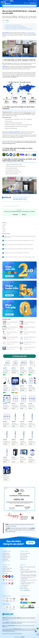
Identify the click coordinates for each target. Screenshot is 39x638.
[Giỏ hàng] (29, 1)
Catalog (3, 225)
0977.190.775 (33, 3)
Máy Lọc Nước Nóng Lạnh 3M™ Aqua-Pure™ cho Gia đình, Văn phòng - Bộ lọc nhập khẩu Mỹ (13, 347)
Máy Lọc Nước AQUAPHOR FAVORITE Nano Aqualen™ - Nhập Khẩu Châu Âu (23, 388)
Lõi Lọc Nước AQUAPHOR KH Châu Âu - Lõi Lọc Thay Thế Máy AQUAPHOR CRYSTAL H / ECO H (23, 424)
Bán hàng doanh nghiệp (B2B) (7, 571)
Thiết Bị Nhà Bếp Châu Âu (21, 618)
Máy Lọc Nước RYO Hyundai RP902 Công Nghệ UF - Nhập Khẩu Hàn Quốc (13, 337)
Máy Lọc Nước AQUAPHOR (29, 32)
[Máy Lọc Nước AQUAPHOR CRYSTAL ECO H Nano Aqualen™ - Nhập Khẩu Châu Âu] (23, 363)
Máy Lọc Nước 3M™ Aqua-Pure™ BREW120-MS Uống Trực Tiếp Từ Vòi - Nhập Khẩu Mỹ (12, 332)
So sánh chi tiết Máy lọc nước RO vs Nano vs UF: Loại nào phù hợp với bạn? (19, 256)
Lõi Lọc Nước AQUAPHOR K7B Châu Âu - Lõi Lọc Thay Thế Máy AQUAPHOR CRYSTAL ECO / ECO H (6, 442)
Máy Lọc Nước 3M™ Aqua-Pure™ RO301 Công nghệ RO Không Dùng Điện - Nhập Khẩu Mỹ (30, 342)
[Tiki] (12, 576)
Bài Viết (3, 228)
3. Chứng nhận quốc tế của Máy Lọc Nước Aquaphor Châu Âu (16, 27)
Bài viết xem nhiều (6, 233)
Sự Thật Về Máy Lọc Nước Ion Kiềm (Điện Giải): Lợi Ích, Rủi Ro (16, 252)
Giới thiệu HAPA (5, 566)
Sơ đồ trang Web (5, 559)
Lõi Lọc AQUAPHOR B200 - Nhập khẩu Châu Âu (23, 459)
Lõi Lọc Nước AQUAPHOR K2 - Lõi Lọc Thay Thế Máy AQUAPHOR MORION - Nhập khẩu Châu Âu (23, 442)
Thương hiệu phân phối (6, 569)
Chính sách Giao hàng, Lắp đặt (25, 553)
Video (3, 227)
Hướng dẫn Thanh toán (6, 554)
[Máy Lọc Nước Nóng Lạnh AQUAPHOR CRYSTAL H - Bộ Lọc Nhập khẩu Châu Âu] (7, 470)
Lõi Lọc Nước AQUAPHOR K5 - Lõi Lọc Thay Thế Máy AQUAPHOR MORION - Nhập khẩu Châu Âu (15, 442)
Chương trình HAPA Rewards (7, 568)
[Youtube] (9, 583)
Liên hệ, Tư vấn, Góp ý (6, 560)
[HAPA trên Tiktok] (12, 583)
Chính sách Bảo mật (23, 557)
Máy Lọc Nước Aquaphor (16, 159)
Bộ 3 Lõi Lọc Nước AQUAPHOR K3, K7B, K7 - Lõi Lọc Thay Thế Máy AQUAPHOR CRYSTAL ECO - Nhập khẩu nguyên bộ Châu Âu (23, 406)
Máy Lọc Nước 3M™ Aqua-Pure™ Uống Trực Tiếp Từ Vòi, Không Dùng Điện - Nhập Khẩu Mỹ (12, 322)
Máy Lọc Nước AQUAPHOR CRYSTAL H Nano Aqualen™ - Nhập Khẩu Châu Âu (30, 337)
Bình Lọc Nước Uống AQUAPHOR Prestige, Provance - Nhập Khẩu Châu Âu (31, 388)
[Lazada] (9, 576)
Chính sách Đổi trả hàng (24, 556)
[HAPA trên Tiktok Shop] (6, 576)
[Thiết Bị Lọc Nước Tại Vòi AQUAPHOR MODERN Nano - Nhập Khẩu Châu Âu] (7, 381)
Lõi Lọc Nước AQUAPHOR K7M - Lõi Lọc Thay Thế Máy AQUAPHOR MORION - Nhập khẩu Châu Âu (6, 459)
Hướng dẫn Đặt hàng (6, 553)
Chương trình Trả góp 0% (7, 556)
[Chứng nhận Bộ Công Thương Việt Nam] (24, 602)
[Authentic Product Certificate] (22, 599)
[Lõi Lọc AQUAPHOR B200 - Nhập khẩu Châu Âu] (23, 452)
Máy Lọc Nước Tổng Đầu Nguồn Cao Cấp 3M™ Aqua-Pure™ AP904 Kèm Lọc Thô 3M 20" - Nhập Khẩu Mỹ (30, 322)
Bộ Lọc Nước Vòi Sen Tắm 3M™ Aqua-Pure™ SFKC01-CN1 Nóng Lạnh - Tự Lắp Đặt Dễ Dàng (30, 347)
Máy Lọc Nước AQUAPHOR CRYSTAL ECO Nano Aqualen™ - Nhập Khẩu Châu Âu (15, 370)
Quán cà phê (12, 631)
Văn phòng (27, 630)
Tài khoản (35, 0)
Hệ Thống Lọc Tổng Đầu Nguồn (11, 618)
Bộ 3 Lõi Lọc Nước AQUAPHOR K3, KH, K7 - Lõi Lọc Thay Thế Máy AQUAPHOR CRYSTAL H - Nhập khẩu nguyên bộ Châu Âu (15, 406)
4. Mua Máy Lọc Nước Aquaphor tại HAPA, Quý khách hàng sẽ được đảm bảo (18, 28)
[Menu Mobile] (3, 3)
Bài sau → (24, 214)
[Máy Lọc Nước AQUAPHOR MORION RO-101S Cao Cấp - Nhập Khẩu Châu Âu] (32, 363)
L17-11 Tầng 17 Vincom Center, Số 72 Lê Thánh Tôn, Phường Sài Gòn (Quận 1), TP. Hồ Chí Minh (28, 572)
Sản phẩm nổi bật (6, 319)
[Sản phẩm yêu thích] (31, 0)
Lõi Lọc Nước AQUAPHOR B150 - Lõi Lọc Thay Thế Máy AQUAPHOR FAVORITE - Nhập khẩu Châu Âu (32, 459)
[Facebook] (6, 583)
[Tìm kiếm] (3, 5)
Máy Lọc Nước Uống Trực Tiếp (25, 617)
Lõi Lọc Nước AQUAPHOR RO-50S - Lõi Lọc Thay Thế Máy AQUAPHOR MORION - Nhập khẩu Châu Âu (32, 442)
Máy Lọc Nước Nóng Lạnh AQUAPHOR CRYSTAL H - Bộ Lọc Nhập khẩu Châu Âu (6, 477)
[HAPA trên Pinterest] (9, 579)
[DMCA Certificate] (32, 602)
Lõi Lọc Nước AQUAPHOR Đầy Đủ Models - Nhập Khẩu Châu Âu (15, 388)
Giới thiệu (4, 229)
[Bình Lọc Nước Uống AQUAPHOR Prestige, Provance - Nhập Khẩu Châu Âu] (32, 381)
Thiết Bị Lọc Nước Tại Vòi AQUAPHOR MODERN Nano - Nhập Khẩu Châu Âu (6, 388)
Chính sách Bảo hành (23, 554)
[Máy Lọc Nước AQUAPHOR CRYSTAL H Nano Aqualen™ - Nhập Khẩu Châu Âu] (7, 363)
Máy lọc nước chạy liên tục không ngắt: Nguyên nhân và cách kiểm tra (18, 244)
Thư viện (3, 224)
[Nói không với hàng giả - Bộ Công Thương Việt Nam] (26, 599)
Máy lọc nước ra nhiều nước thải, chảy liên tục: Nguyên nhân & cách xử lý (19, 240)
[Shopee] (3, 576)
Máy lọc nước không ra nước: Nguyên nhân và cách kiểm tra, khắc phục (18, 248)
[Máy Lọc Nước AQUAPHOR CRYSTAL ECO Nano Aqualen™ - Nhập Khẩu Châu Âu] (15, 363)
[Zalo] (3, 583)
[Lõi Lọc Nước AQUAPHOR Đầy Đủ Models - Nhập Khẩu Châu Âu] (15, 381)
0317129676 (27, 569)
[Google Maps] (3, 579)
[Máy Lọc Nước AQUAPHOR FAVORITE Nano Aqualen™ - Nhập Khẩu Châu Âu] (23, 381)
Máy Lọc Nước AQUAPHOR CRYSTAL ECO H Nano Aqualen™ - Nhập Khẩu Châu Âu (23, 370)
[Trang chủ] (2, 8)
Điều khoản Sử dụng (23, 559)
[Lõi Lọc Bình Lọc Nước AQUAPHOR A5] (15, 452)
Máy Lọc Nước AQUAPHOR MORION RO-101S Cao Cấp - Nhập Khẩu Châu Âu (13, 342)
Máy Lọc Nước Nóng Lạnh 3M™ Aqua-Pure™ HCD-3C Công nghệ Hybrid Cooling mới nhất (12, 327)
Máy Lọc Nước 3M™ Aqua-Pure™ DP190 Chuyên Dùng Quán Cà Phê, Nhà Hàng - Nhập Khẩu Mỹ (30, 332)
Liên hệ (3, 231)
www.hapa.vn (26, 588)
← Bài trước (15, 214)
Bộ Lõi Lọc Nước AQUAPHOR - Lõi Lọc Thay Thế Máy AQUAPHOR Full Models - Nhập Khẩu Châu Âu (6, 406)
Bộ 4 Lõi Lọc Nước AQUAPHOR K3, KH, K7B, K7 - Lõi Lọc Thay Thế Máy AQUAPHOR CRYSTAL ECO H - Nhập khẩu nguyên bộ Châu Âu (32, 406)
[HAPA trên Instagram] (6, 579)
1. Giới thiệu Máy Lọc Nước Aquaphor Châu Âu (13, 25)
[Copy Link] (6, 20)
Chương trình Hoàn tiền (6, 557)
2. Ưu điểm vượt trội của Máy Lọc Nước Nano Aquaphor (14, 26)
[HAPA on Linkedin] (12, 579)
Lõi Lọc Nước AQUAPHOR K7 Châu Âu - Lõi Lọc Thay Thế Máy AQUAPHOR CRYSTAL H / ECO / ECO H (31, 424)
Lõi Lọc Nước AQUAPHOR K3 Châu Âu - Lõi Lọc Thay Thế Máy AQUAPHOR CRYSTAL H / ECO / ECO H (15, 424)
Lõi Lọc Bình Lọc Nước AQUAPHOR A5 (15, 459)
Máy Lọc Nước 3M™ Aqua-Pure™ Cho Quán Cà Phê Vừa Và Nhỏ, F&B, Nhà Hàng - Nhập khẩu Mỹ (29, 327)
